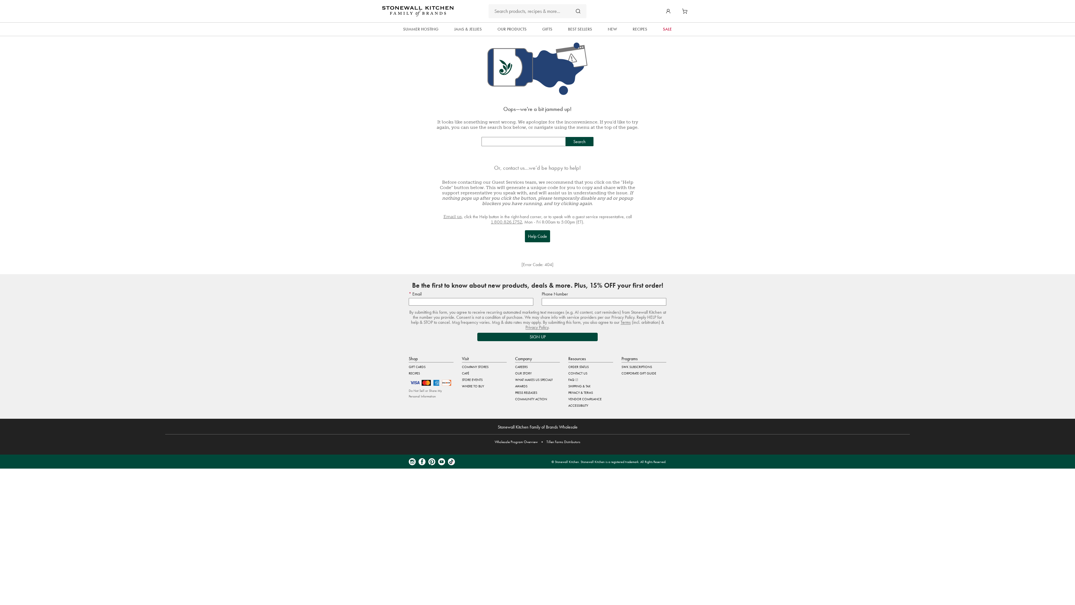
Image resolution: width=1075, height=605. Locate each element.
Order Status (578, 367)
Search (579, 142)
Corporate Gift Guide (638, 373)
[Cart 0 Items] (686, 11)
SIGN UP (538, 337)
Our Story (523, 373)
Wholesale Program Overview (516, 441)
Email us (452, 216)
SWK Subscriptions (636, 367)
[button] (668, 11)
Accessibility (578, 405)
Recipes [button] (640, 29)
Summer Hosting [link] (420, 29)
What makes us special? (534, 380)
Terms (626, 322)
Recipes (414, 373)
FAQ (571, 380)
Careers (521, 367)
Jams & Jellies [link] (468, 29)
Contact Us (577, 373)
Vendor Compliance (585, 399)
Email (416, 294)
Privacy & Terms (580, 392)
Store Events (472, 380)
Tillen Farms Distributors (563, 441)
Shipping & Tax (579, 386)
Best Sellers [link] (580, 29)
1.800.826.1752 (506, 222)
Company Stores (475, 367)
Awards (521, 386)
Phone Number (555, 294)
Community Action (531, 399)
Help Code (537, 236)
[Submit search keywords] (578, 11)
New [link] (612, 29)
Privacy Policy (536, 327)
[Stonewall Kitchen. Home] (418, 11)
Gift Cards (417, 367)
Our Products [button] (512, 29)
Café (465, 373)
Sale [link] (667, 29)
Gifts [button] (547, 29)
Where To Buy (473, 386)
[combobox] (537, 11)
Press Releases (526, 392)
